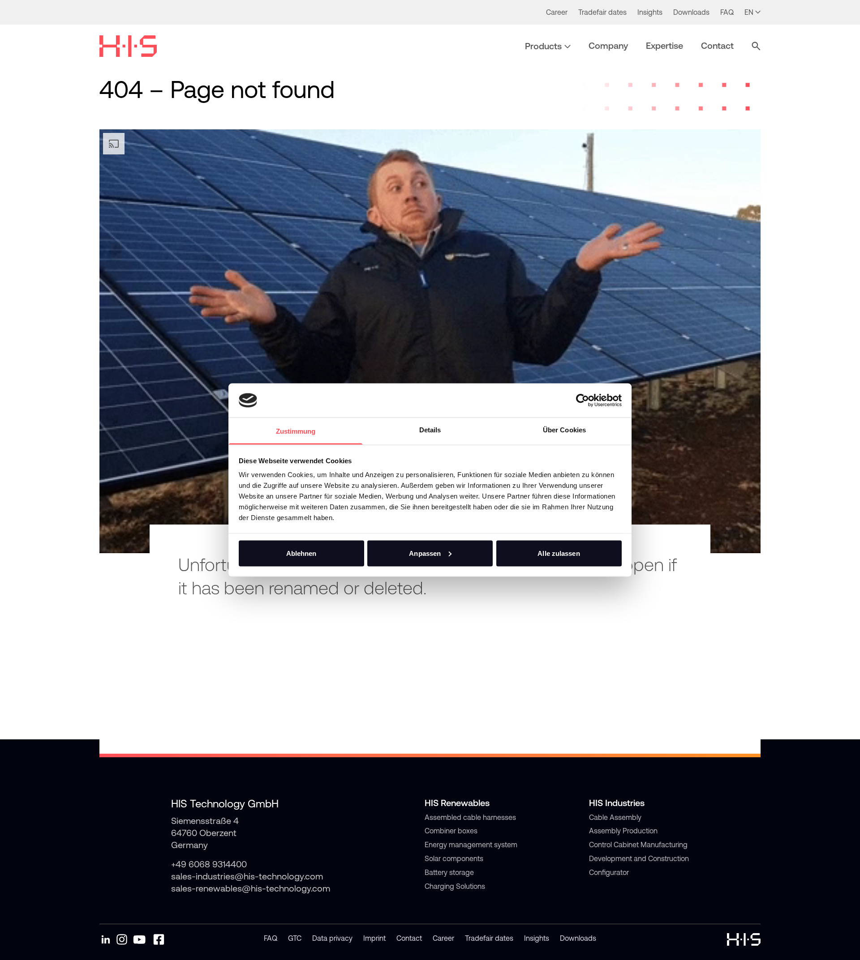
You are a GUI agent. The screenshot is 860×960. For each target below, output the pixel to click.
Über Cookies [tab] (564, 430)
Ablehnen (301, 553)
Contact (409, 938)
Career (443, 938)
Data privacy (332, 938)
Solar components (454, 858)
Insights (536, 938)
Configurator (609, 872)
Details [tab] (430, 430)
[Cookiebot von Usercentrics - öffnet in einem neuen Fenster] (582, 400)
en (748, 12)
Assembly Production (623, 831)
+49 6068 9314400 (209, 864)
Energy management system (471, 845)
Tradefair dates (489, 938)
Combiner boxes (451, 831)
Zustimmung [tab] (296, 431)
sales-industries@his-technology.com (247, 876)
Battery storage (449, 872)
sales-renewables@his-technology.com (250, 888)
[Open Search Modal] (756, 46)
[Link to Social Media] (105, 939)
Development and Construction (639, 858)
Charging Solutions (455, 886)
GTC (294, 938)
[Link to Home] (128, 46)
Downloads (578, 938)
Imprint (374, 938)
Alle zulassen (559, 553)
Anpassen (425, 553)
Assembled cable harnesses (470, 817)
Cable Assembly (615, 817)
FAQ (270, 938)
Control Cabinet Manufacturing (638, 845)
